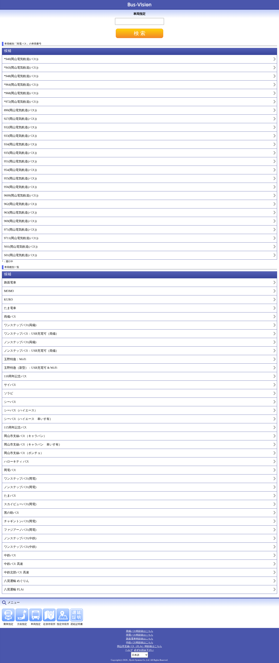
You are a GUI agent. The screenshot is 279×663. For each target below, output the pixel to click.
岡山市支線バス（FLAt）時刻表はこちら (139, 646)
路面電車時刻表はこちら (139, 638)
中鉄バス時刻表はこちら (139, 642)
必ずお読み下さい (144, 650)
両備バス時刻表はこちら (139, 631)
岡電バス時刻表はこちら (139, 634)
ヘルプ (129, 650)
